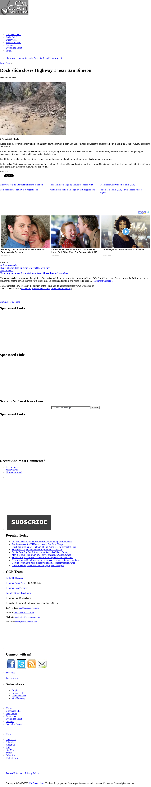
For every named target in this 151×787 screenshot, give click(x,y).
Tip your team (12, 678)
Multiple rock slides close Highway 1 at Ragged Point (72, 190)
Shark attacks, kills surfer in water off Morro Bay (25, 268)
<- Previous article (8, 265)
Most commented (14, 472)
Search (46, 58)
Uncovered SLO (13, 34)
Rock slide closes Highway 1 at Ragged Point (19, 190)
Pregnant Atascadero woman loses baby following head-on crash (42, 541)
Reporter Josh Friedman (17, 588)
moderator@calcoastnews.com (35, 288)
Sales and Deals (13, 42)
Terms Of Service (14, 773)
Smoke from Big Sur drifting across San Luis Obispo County (40, 552)
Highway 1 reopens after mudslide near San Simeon (21, 185)
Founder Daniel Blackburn (18, 593)
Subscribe (29, 58)
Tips (52, 58)
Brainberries (5, 256)
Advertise (38, 58)
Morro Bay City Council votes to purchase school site (37, 549)
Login (9, 50)
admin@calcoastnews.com (26, 622)
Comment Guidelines (103, 281)
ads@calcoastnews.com (24, 612)
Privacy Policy (32, 773)
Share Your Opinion (15, 58)
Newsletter (59, 58)
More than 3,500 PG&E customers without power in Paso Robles (42, 557)
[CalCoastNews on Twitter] (21, 667)
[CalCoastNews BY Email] (42, 667)
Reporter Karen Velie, (16, 583)
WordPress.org (19, 698)
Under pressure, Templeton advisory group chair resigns (38, 565)
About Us (10, 744)
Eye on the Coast (14, 47)
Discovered (11, 40)
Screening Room (14, 724)
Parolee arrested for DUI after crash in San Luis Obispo (37, 544)
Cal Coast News (36, 783)
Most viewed (12, 469)
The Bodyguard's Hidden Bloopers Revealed (123, 249)
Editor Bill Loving (14, 578)
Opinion (10, 45)
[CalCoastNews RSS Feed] (31, 667)
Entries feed (17, 693)
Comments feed (19, 695)
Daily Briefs (11, 37)
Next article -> (6, 270)
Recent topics (12, 467)
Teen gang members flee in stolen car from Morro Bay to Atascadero (34, 273)
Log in (15, 690)
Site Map (10, 750)
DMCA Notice (13, 758)
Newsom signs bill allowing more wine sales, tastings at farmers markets (45, 560)
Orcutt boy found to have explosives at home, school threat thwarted (43, 563)
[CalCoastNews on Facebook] (11, 667)
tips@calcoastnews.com (29, 608)
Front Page (5, 63)
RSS (8, 747)
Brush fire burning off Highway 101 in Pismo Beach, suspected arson (44, 547)
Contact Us (11, 739)
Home (9, 32)
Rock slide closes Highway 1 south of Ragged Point (71, 185)
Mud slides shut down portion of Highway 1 (118, 185)
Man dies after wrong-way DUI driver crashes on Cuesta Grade (41, 555)
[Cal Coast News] (14, 14)
